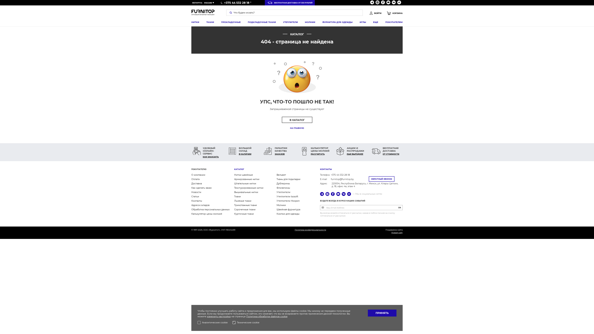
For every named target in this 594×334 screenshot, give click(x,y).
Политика (252, 316)
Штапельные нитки (245, 183)
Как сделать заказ (201, 187)
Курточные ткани (244, 213)
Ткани (210, 22)
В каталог (297, 120)
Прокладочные (231, 22)
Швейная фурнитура (288, 209)
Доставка (196, 183)
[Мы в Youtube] (388, 2)
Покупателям (394, 22)
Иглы (363, 22)
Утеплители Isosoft (287, 196)
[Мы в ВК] (394, 2)
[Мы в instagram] (377, 2)
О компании (198, 174)
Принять (382, 313)
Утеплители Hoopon (288, 200)
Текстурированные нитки (248, 187)
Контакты (196, 200)
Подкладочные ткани (262, 22)
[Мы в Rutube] (399, 2)
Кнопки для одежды (288, 213)
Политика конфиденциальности (310, 230)
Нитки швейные (243, 174)
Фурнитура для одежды (337, 22)
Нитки (195, 22)
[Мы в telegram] (372, 2)
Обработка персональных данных (210, 209)
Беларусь (197, 3)
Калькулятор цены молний (206, 213)
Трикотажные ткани (245, 205)
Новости (196, 192)
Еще (375, 22)
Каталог (239, 169)
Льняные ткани (242, 200)
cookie (283, 316)
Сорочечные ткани (245, 209)
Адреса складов (200, 205)
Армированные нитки (246, 179)
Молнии (310, 22)
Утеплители (290, 22)
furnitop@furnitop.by (342, 179)
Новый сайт (397, 232)
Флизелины (283, 187)
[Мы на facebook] (383, 2)
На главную (297, 128)
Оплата (195, 179)
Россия (208, 3)
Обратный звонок (381, 179)
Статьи (195, 196)
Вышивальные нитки (246, 192)
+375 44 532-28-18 (340, 174)
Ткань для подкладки (288, 179)
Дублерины (283, 183)
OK (399, 207)
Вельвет (281, 174)
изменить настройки (219, 316)
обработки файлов (269, 316)
